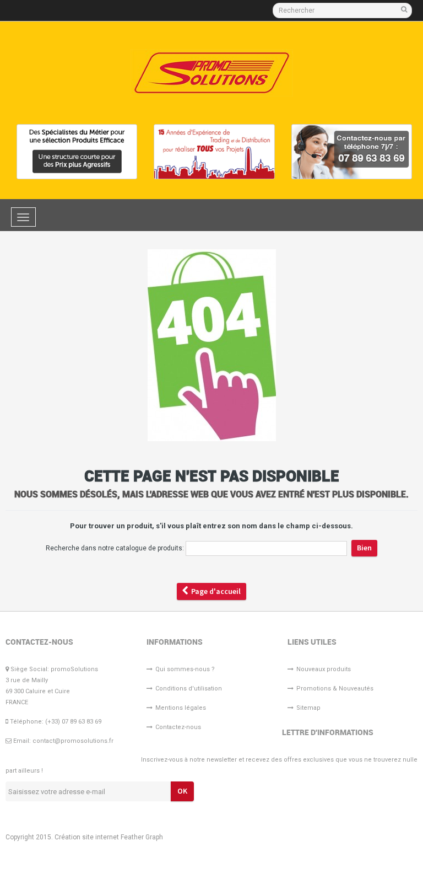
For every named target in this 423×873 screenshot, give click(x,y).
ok (182, 791)
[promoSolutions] (212, 73)
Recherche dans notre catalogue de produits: (115, 548)
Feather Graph (142, 837)
